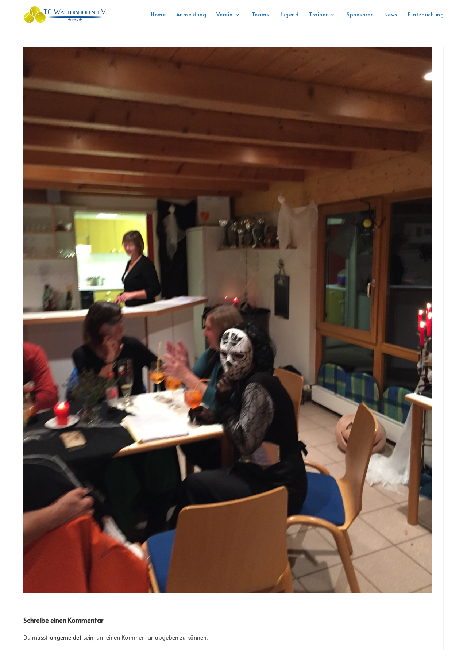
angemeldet (66, 637)
